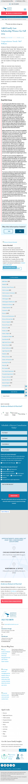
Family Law (4, 330)
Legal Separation (6, 351)
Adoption (4, 284)
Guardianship (5, 339)
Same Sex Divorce (6, 379)
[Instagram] (2, 765)
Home (3, 19)
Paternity (4, 365)
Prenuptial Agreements (7, 374)
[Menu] (25, 9)
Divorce (4, 313)
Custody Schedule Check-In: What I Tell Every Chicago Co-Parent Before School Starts (18, 670)
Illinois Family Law (6, 348)
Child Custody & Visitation (8, 293)
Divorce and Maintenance (8, 316)
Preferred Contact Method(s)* (8, 454)
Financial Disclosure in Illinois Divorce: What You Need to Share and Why (18, 694)
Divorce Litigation (6, 322)
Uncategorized (5, 385)
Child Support (5, 298)
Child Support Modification (8, 301)
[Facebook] (8, 765)
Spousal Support (6, 382)
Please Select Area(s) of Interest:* (9, 467)
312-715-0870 (7, 620)
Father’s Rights (5, 333)
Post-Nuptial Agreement (8, 371)
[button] (2, 414)
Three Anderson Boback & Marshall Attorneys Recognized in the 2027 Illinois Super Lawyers (19, 651)
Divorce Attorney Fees (7, 319)
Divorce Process (6, 324)
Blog (6, 19)
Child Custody (5, 290)
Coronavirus (5, 310)
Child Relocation (6, 296)
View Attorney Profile (9, 267)
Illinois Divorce (5, 345)
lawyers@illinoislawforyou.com (11, 624)
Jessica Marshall (9, 37)
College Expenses (6, 307)
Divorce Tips (5, 327)
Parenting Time (5, 362)
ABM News (4, 281)
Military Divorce (6, 356)
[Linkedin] (5, 765)
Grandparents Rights (7, 336)
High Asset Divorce (6, 342)
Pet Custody (5, 368)
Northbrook (13, 591)
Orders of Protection (7, 359)
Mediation (4, 353)
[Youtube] (13, 765)
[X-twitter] (11, 765)
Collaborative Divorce (7, 304)
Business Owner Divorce (8, 287)
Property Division (6, 377)
